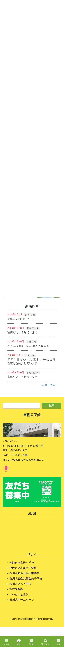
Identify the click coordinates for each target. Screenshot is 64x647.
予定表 (31, 644)
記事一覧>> (49, 385)
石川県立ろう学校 (20, 583)
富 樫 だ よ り (33, 328)
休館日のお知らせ (18, 318)
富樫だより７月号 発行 (22, 376)
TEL (58, 644)
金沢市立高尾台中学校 (23, 567)
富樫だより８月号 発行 (22, 332)
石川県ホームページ (21, 599)
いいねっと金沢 (19, 594)
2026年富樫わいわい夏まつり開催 (28, 346)
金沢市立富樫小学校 (21, 562)
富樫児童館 (16, 589)
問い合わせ (45, 644)
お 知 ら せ (30, 314)
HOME (18, 644)
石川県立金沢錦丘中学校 (24, 573)
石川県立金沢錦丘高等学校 (25, 578)
